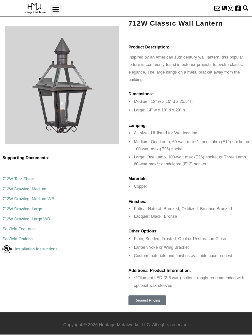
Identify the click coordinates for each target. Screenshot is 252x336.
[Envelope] (217, 8)
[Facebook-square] (238, 8)
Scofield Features (18, 229)
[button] (55, 9)
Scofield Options (17, 239)
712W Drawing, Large (22, 209)
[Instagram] (230, 8)
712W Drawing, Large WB (26, 219)
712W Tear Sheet (18, 179)
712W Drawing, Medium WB (28, 199)
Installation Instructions (35, 249)
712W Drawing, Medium (24, 189)
